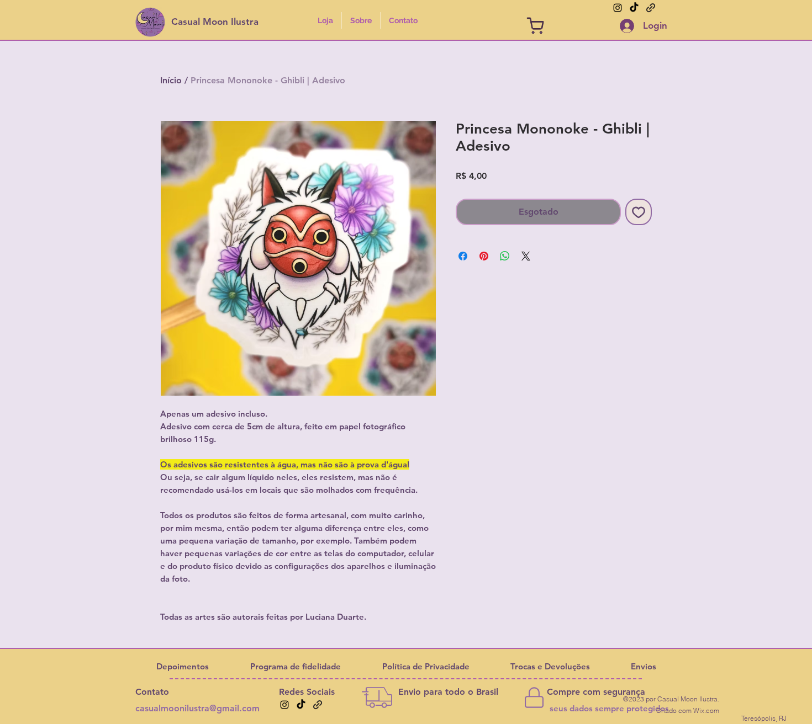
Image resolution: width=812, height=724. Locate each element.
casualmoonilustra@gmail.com (197, 708)
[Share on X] (525, 256)
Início (171, 80)
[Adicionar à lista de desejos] (638, 212)
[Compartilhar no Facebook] (463, 256)
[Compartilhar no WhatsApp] (505, 256)
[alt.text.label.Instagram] (617, 7)
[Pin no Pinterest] (484, 256)
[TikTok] (634, 7)
